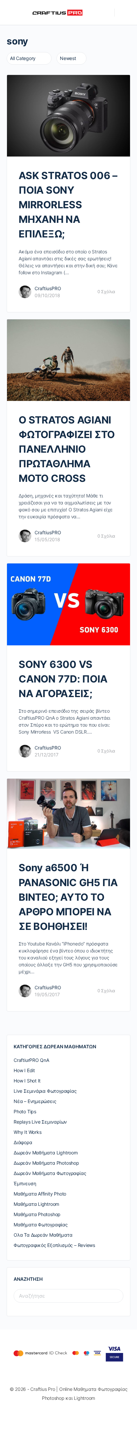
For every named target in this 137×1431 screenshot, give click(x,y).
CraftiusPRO (48, 288)
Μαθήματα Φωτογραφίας (41, 1224)
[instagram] (72, 1415)
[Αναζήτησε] (106, 12)
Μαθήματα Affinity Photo (40, 1194)
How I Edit (24, 1070)
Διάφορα (23, 1142)
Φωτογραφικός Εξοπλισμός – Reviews (54, 1245)
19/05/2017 (47, 994)
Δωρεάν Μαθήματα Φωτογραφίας (50, 1173)
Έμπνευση (25, 1183)
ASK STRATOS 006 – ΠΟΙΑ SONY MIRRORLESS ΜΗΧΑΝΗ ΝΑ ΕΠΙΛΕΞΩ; (68, 204)
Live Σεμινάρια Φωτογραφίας (45, 1091)
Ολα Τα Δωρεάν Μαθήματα (43, 1235)
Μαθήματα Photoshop (37, 1214)
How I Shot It (27, 1080)
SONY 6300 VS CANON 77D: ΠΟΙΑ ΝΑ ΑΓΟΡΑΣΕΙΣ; (63, 678)
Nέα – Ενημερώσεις (35, 1101)
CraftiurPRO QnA (31, 1060)
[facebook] (60, 1415)
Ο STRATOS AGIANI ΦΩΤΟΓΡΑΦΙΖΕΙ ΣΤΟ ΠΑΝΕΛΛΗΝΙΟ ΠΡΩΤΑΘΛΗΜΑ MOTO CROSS (67, 449)
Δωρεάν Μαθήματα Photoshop (46, 1163)
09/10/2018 (47, 295)
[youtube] (84, 1415)
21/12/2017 (47, 754)
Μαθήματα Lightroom (36, 1204)
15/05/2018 (47, 539)
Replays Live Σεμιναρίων (40, 1122)
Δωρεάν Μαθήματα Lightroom (46, 1152)
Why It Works (27, 1132)
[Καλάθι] (124, 12)
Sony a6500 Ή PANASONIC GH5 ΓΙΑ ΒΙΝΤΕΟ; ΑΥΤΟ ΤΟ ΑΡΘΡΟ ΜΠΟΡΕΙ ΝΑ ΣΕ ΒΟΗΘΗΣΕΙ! (68, 897)
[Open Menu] (11, 12)
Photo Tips (25, 1111)
